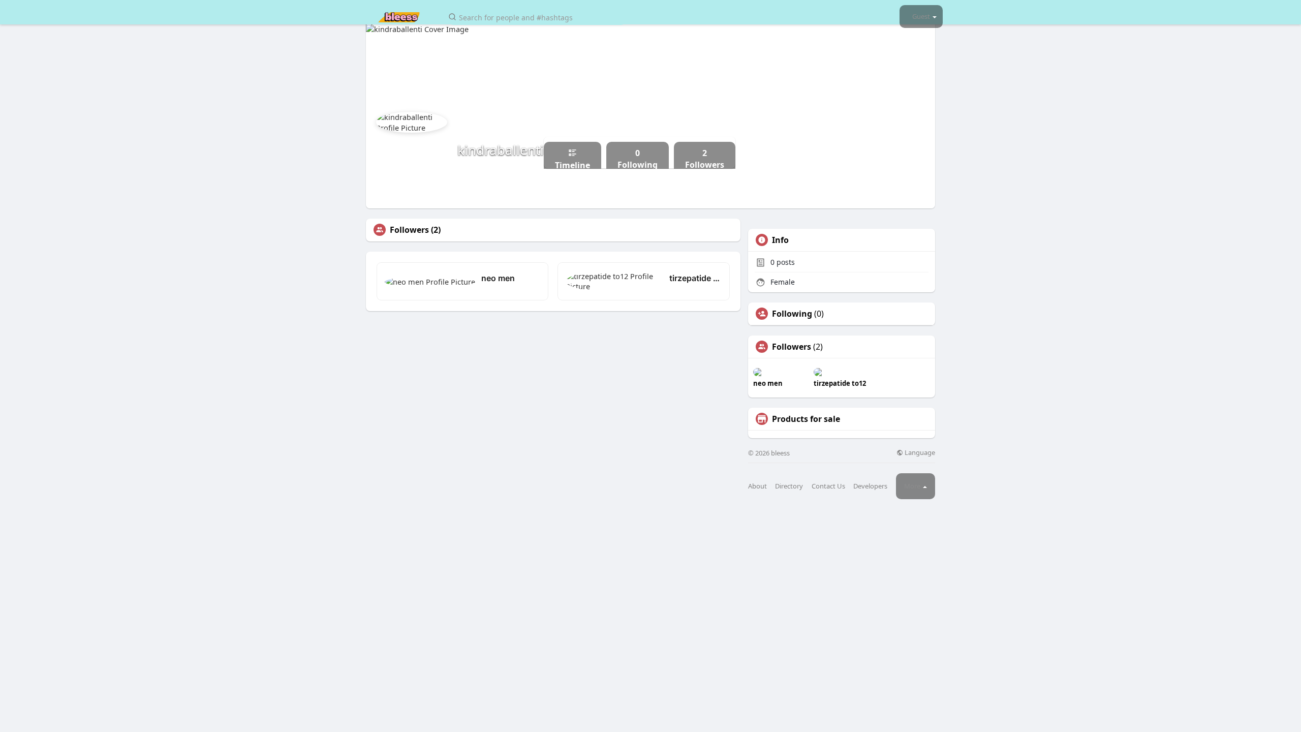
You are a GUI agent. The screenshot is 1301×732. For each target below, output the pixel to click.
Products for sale (806, 419)
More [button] (913, 486)
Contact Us (828, 486)
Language (919, 452)
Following (792, 314)
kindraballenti (500, 150)
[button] (537, 16)
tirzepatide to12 (695, 278)
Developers (870, 486)
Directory (789, 486)
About (757, 486)
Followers (791, 347)
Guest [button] (921, 16)
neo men (498, 278)
